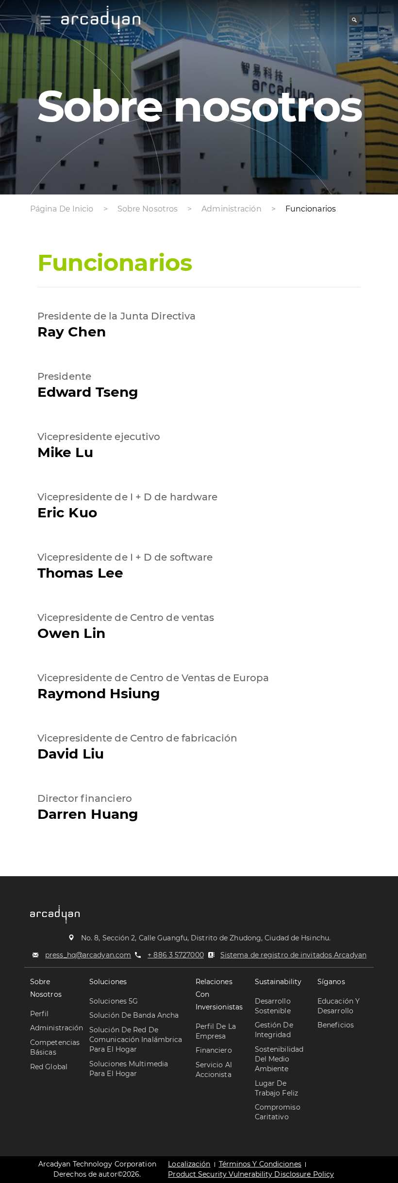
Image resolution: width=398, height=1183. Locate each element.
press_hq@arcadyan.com (88, 955)
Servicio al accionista (214, 1069)
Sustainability (278, 981)
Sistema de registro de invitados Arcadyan (293, 955)
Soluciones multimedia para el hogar (128, 1068)
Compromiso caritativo (277, 1112)
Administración (56, 1028)
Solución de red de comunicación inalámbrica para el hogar (135, 1039)
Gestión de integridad (274, 1030)
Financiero (214, 1050)
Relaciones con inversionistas (219, 994)
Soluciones (108, 981)
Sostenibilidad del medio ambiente (279, 1059)
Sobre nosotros (46, 988)
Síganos (331, 981)
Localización (189, 1164)
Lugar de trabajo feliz (276, 1088)
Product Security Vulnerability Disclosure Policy (251, 1174)
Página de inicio (62, 208)
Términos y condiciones (260, 1164)
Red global (48, 1066)
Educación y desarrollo (338, 1006)
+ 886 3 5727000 (176, 955)
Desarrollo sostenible (273, 1006)
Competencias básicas (55, 1047)
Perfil (39, 1013)
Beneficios (335, 1025)
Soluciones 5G (113, 1001)
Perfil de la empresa (216, 1031)
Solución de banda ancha (134, 1015)
